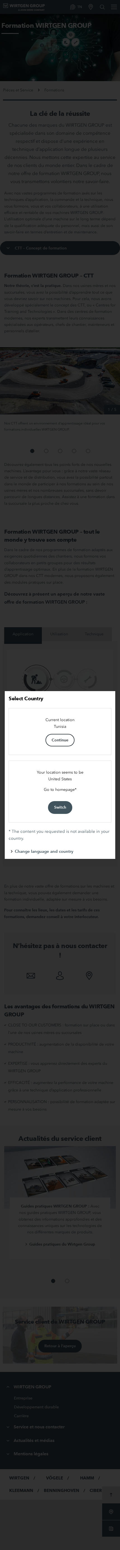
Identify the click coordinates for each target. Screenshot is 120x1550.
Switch (60, 807)
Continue (60, 740)
